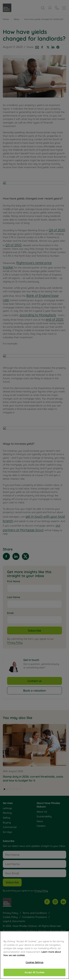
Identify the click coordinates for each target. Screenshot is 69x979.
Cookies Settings (34, 962)
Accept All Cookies (34, 972)
